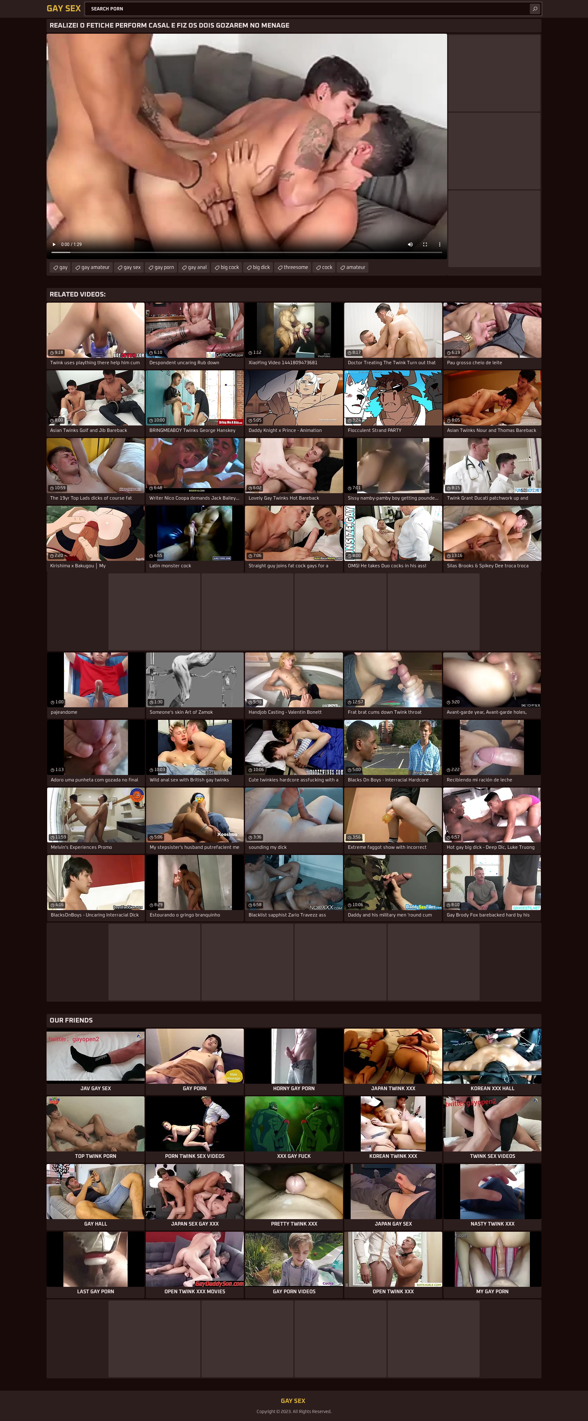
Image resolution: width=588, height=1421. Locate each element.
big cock (230, 267)
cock (327, 267)
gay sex (132, 267)
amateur (355, 267)
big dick (261, 267)
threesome (296, 267)
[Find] (535, 9)
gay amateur (95, 267)
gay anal (197, 267)
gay (63, 267)
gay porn (164, 267)
